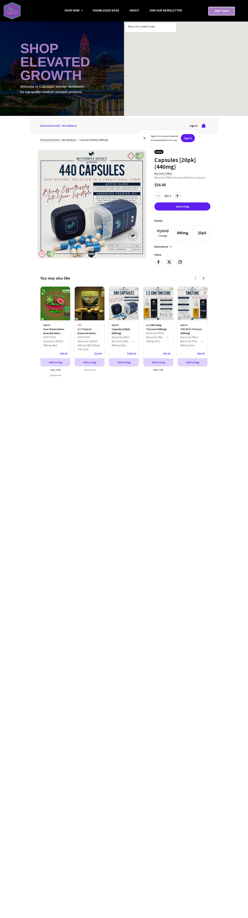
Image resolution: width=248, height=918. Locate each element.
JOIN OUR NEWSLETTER (165, 10)
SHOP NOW (71, 10)
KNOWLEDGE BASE (106, 10)
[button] (73, 10)
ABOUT (134, 10)
